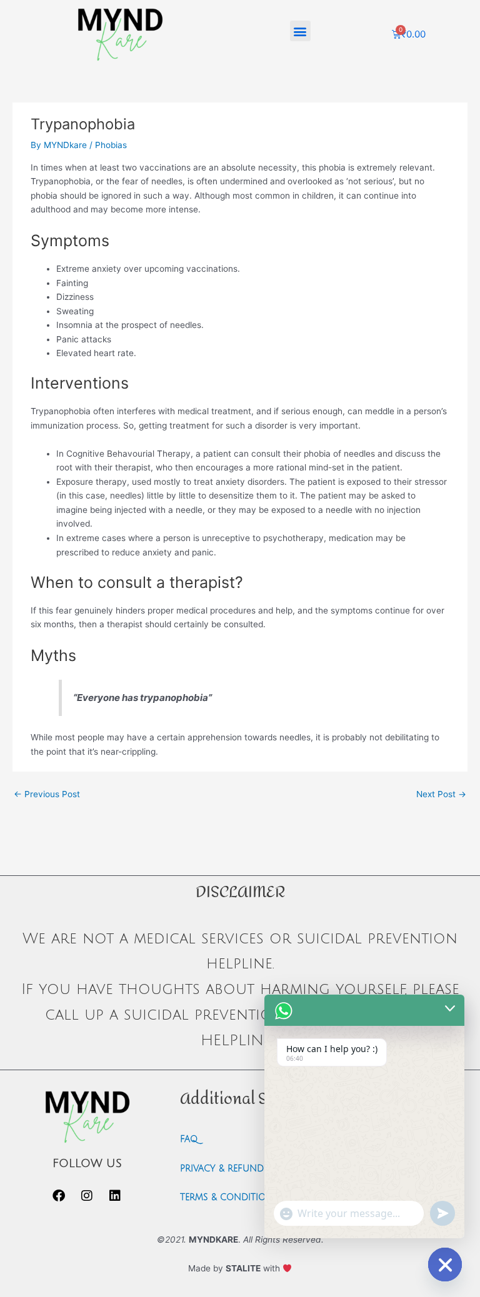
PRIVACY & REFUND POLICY (239, 1168)
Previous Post (47, 794)
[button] (300, 31)
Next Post (441, 794)
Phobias (111, 145)
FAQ (189, 1139)
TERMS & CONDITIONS (229, 1197)
